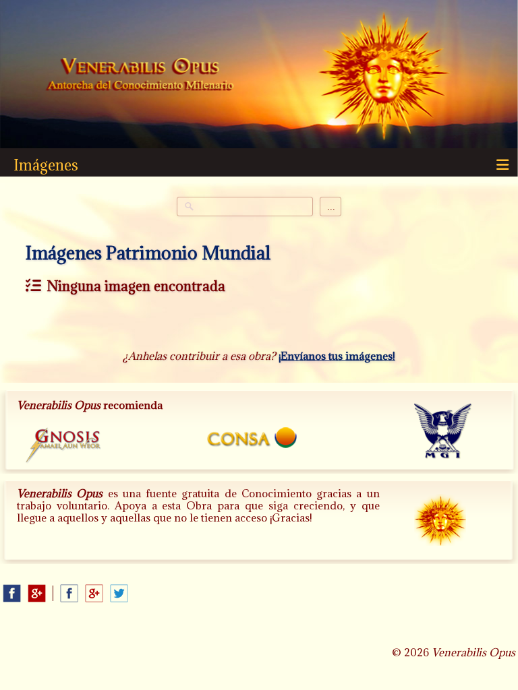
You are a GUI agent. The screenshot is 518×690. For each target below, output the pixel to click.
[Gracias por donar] (451, 531)
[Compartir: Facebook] (69, 593)
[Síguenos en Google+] (37, 593)
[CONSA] (259, 439)
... (331, 206)
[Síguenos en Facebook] (12, 593)
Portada (140, 76)
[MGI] (448, 436)
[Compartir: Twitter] (119, 593)
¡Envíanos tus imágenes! (337, 356)
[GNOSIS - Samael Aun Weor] (70, 449)
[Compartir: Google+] (94, 593)
